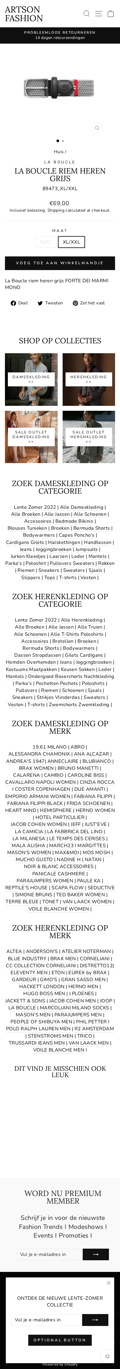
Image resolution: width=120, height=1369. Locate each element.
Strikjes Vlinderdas (58, 697)
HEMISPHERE (56, 810)
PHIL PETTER (91, 1021)
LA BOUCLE (60, 162)
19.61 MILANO (50, 747)
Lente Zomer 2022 (35, 507)
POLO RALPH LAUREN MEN (38, 1028)
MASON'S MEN (33, 1014)
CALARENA (26, 775)
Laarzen (59, 556)
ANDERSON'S (42, 951)
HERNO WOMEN (95, 810)
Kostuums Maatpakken (31, 669)
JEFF (76, 824)
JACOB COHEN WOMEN (39, 824)
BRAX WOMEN (36, 768)
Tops (49, 577)
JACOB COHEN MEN (72, 1000)
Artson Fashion (24, 14)
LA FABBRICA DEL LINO (75, 831)
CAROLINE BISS (86, 775)
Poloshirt (36, 563)
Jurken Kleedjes (28, 556)
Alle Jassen (57, 514)
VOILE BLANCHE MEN (58, 1050)
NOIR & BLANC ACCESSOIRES (59, 866)
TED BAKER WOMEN (80, 894)
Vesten (88, 577)
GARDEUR (24, 979)
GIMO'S (48, 979)
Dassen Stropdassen (37, 655)
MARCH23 (61, 845)
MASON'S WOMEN (29, 852)
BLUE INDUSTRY (27, 958)
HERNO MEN (83, 986)
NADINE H (69, 859)
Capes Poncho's (77, 535)
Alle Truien (90, 627)
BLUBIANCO (96, 761)
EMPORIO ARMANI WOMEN (37, 796)
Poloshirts (93, 683)
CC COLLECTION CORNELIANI (41, 965)
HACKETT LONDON (42, 986)
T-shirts (68, 577)
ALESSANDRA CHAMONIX (39, 754)
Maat (60, 230)
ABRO (77, 747)
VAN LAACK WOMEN (87, 901)
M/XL (46, 242)
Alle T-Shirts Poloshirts (76, 634)
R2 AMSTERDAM (94, 1028)
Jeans (26, 549)
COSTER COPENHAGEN (42, 789)
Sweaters (74, 570)
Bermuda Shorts (91, 528)
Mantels (98, 556)
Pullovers (26, 690)
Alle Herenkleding (82, 620)
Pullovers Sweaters (72, 563)
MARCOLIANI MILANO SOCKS (74, 1007)
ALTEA (14, 951)
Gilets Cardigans (84, 655)
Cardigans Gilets (25, 542)
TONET (50, 901)
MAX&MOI (67, 852)
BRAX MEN (63, 958)
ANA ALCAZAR (91, 754)
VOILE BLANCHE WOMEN (59, 909)
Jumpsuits (86, 549)
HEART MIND (20, 810)
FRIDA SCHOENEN (88, 803)
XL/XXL (71, 242)
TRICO (84, 1036)
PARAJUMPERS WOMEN (45, 880)
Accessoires (38, 521)
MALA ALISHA (28, 845)
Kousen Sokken (78, 669)
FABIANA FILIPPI (93, 796)
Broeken (60, 528)
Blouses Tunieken (27, 528)
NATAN (93, 859)
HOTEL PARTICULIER (60, 817)
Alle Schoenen (90, 514)
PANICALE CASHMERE (58, 873)
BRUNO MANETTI (78, 768)
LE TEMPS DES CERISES (77, 838)
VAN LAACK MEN (89, 1043)
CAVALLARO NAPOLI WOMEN (40, 782)
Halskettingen (64, 542)
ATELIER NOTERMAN (86, 951)
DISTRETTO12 (96, 965)
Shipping (55, 210)
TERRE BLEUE (22, 901)
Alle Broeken (25, 514)
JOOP (106, 1000)
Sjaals (95, 570)
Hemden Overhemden (31, 662)
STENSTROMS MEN (50, 1036)
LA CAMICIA (29, 831)
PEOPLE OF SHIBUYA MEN (41, 1021)
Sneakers (48, 570)
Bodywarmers (39, 535)
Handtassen (97, 542)
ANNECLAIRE (63, 761)
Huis (59, 152)
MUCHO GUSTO (34, 859)
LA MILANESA (29, 838)
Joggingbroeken (54, 549)
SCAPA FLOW (68, 887)
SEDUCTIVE (101, 887)
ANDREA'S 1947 (25, 761)
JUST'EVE (96, 824)
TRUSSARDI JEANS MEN (37, 1043)
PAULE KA (89, 880)
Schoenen (73, 690)
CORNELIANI (95, 958)
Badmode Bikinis (74, 521)
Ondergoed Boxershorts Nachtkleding (71, 676)
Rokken (106, 563)
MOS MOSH (96, 852)
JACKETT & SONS (25, 1000)
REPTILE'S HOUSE (26, 887)
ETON (58, 972)
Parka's (13, 563)
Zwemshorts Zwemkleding (79, 704)
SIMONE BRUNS (33, 894)
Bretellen (63, 641)
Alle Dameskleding (81, 507)
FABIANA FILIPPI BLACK (35, 803)
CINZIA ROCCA (97, 782)
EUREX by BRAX (87, 972)
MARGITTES (91, 845)
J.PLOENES (81, 993)
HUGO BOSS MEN (44, 993)
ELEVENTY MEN (28, 972)
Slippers (30, 577)
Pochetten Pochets (57, 683)
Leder (77, 556)
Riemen (25, 570)
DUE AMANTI (89, 789)
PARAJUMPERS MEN (78, 1014)
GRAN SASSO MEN (83, 979)
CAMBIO (53, 775)
